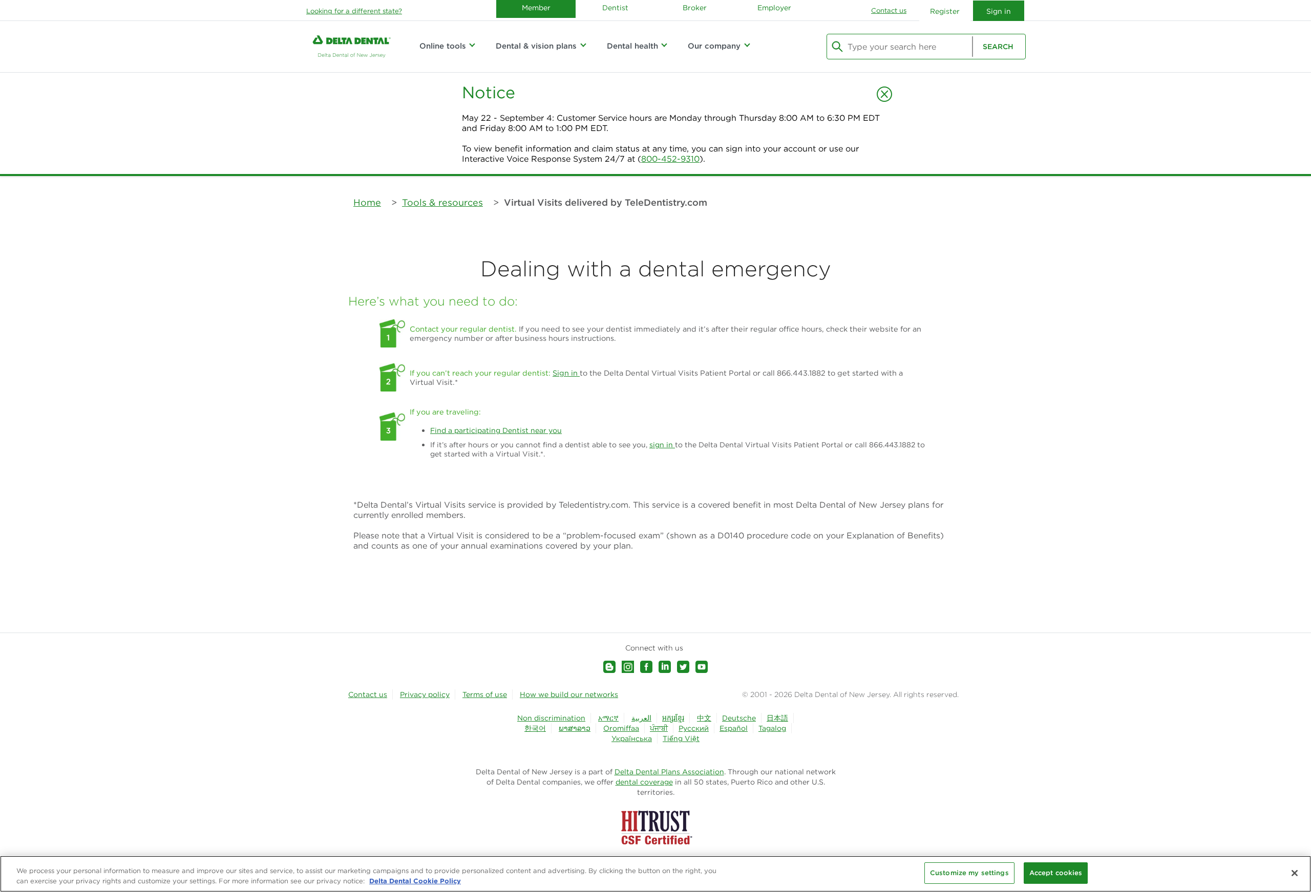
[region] (655, 874)
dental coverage (644, 782)
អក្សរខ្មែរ (673, 718)
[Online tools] (472, 46)
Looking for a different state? (354, 11)
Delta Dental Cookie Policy (415, 880)
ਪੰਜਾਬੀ (659, 728)
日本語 (777, 718)
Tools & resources (442, 202)
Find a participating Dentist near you (496, 430)
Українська (631, 738)
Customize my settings (969, 872)
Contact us (888, 10)
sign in (662, 444)
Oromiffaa (621, 728)
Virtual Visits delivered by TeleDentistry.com (605, 202)
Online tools (442, 46)
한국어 (535, 728)
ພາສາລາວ (574, 728)
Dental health (632, 46)
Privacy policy (425, 694)
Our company (714, 46)
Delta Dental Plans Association (669, 771)
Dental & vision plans (536, 46)
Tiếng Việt (681, 738)
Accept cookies (1056, 872)
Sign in (566, 373)
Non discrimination (551, 718)
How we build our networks (569, 694)
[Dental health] (664, 46)
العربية (641, 718)
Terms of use (484, 694)
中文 (704, 718)
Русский (694, 728)
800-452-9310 (670, 159)
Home (367, 202)
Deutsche (739, 718)
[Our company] (746, 46)
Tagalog (772, 728)
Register (945, 11)
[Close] (1294, 873)
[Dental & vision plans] (582, 46)
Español (734, 728)
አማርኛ (608, 718)
